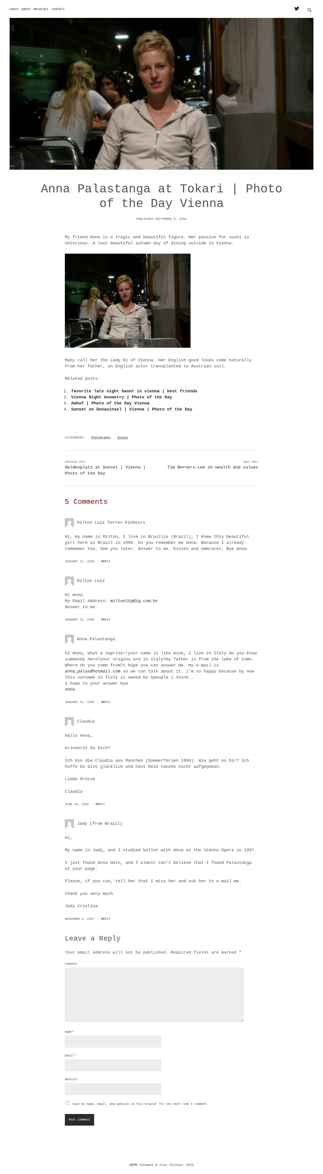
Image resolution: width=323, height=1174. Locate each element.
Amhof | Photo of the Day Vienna (110, 403)
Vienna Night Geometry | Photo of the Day (121, 397)
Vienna (122, 437)
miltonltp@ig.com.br (134, 601)
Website (71, 1079)
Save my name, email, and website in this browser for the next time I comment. (140, 1104)
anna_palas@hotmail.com (92, 671)
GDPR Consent (141, 1165)
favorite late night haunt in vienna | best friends (134, 391)
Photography (101, 437)
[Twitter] (296, 9)
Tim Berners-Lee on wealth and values (212, 467)
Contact (58, 9)
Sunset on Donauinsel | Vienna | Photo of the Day (131, 409)
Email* (70, 1056)
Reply (106, 561)
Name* (69, 1032)
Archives (40, 9)
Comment (71, 964)
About (26, 9)
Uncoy (14, 9)
